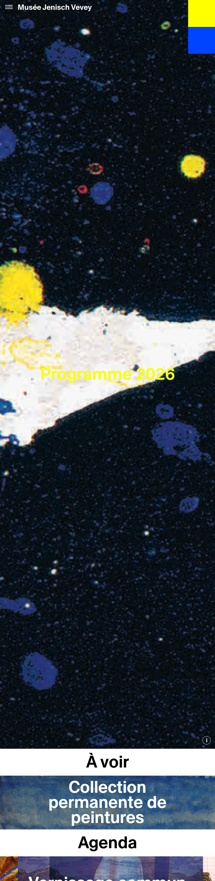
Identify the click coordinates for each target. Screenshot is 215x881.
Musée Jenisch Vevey (55, 7)
